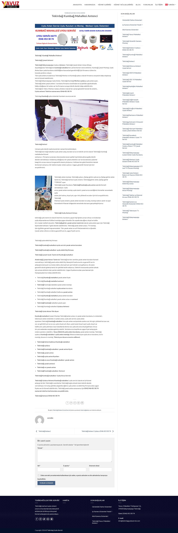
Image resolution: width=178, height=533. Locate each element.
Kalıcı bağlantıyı (85, 410)
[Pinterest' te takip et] (51, 519)
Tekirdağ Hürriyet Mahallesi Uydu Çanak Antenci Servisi (132, 129)
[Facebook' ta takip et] (37, 519)
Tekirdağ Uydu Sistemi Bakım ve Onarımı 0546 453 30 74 (132, 175)
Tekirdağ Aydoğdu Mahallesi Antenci (132, 87)
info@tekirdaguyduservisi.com (129, 521)
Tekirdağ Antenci (44, 431)
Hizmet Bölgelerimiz (123, 5)
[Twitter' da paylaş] (71, 403)
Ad (38, 466)
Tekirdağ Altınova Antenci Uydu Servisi (131, 67)
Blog (138, 5)
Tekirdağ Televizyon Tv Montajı (130, 211)
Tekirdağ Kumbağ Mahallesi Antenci (132, 55)
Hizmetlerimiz (104, 5)
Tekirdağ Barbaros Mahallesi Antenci (132, 116)
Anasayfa (77, 5)
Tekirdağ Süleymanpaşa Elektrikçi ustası (130, 183)
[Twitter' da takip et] (44, 519)
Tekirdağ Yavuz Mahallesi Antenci (131, 35)
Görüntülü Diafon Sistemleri (132, 20)
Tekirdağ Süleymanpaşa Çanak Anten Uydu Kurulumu (132, 154)
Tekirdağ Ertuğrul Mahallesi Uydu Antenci (132, 109)
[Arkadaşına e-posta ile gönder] (75, 403)
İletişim (159, 5)
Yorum (40, 448)
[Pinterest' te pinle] (78, 403)
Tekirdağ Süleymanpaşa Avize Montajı (130, 189)
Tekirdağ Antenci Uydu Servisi (74, 13)
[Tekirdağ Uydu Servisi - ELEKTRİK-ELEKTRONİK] (12, 4)
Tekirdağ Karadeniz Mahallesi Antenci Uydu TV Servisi (132, 137)
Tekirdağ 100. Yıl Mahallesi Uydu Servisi (132, 80)
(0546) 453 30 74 (129, 513)
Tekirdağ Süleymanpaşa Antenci (130, 218)
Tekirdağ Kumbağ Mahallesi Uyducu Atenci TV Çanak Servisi (132, 146)
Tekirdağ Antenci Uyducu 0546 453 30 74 (96, 431)
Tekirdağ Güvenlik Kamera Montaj (131, 42)
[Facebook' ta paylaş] (67, 403)
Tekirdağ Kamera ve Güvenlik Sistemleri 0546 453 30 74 (132, 204)
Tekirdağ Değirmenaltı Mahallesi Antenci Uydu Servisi (130, 102)
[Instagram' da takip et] (40, 519)
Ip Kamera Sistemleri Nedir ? (132, 25)
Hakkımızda (89, 5)
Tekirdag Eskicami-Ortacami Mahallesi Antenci (132, 123)
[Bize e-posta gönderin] (48, 519)
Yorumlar (148, 5)
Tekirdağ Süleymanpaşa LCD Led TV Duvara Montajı (132, 167)
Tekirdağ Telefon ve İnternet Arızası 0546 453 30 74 (132, 196)
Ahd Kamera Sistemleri (130, 30)
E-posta (66, 466)
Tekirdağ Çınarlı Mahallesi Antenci (128, 94)
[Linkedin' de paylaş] (82, 403)
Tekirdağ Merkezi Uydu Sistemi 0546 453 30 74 (130, 160)
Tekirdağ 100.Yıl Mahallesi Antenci (131, 74)
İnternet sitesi (94, 466)
